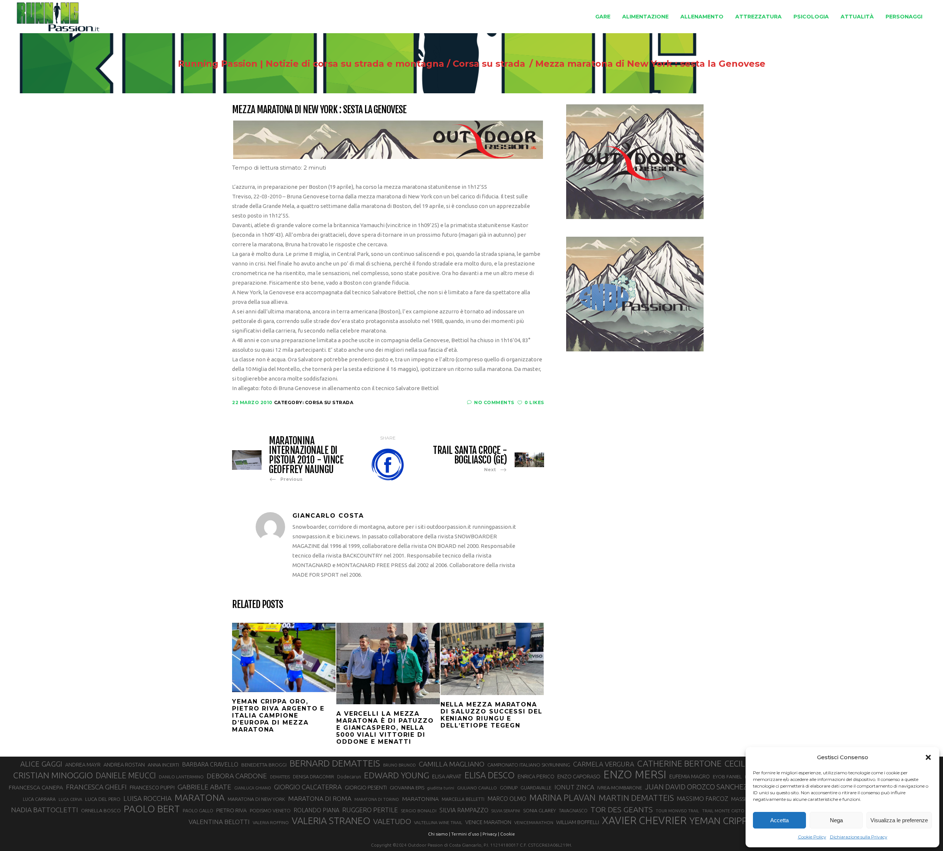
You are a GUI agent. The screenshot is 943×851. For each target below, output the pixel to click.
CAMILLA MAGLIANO (451, 764)
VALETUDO (392, 821)
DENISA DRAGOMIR (313, 776)
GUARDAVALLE (535, 787)
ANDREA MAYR (83, 765)
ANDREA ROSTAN (124, 764)
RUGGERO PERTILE (370, 809)
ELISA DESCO (490, 775)
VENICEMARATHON (533, 822)
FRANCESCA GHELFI (96, 787)
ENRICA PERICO (536, 776)
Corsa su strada (489, 63)
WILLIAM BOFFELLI (577, 822)
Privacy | (491, 833)
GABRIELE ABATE (204, 787)
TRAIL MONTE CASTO (723, 810)
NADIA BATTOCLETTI (44, 810)
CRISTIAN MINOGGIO (53, 775)
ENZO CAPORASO (578, 776)
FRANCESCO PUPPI (152, 787)
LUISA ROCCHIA (147, 798)
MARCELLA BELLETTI (463, 799)
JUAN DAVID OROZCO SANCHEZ (696, 787)
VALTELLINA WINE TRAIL (438, 822)
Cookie (507, 833)
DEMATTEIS (280, 777)
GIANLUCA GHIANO (252, 788)
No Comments (494, 402)
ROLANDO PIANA (316, 810)
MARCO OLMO (506, 798)
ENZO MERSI (634, 774)
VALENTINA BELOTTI (219, 821)
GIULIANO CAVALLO (477, 787)
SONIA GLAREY (539, 810)
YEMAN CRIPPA (721, 821)
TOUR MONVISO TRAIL (677, 811)
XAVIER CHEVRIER (644, 820)
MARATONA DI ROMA (319, 798)
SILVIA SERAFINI (505, 811)
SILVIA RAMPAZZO (463, 810)
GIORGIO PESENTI (366, 787)
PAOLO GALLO (198, 810)
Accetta (779, 820)
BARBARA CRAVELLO (210, 764)
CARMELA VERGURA (603, 764)
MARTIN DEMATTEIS (636, 797)
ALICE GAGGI (41, 764)
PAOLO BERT (152, 809)
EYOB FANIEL (727, 776)
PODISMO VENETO (270, 810)
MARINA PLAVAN (562, 797)
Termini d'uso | (466, 833)
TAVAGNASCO (573, 810)
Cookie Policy (812, 837)
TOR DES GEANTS (621, 809)
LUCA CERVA (70, 799)
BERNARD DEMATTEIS (335, 763)
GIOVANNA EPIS (407, 788)
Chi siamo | (439, 833)
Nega (836, 820)
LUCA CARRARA (39, 799)
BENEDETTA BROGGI (264, 765)
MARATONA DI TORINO (376, 799)
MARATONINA (420, 798)
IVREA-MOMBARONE (619, 787)
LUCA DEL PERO (102, 799)
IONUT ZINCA (574, 787)
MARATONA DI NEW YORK (256, 799)
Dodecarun (349, 776)
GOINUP (509, 787)
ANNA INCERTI (163, 765)
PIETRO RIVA (231, 810)
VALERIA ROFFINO (271, 822)
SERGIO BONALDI (419, 810)
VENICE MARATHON (488, 822)
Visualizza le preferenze (899, 820)
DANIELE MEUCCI (126, 775)
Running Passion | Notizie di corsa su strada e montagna (311, 63)
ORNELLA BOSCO (101, 810)
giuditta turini (440, 788)
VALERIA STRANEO (331, 821)
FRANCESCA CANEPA (35, 787)
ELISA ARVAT (447, 776)
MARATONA (200, 797)
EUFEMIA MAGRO (689, 776)
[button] (928, 757)
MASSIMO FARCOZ (702, 798)
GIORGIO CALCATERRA (308, 787)
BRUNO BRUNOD (399, 765)
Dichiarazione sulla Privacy (858, 837)
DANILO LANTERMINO (181, 776)
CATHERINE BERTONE (679, 763)
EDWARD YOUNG (396, 775)
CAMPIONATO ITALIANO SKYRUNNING (528, 765)
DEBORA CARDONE (237, 776)
